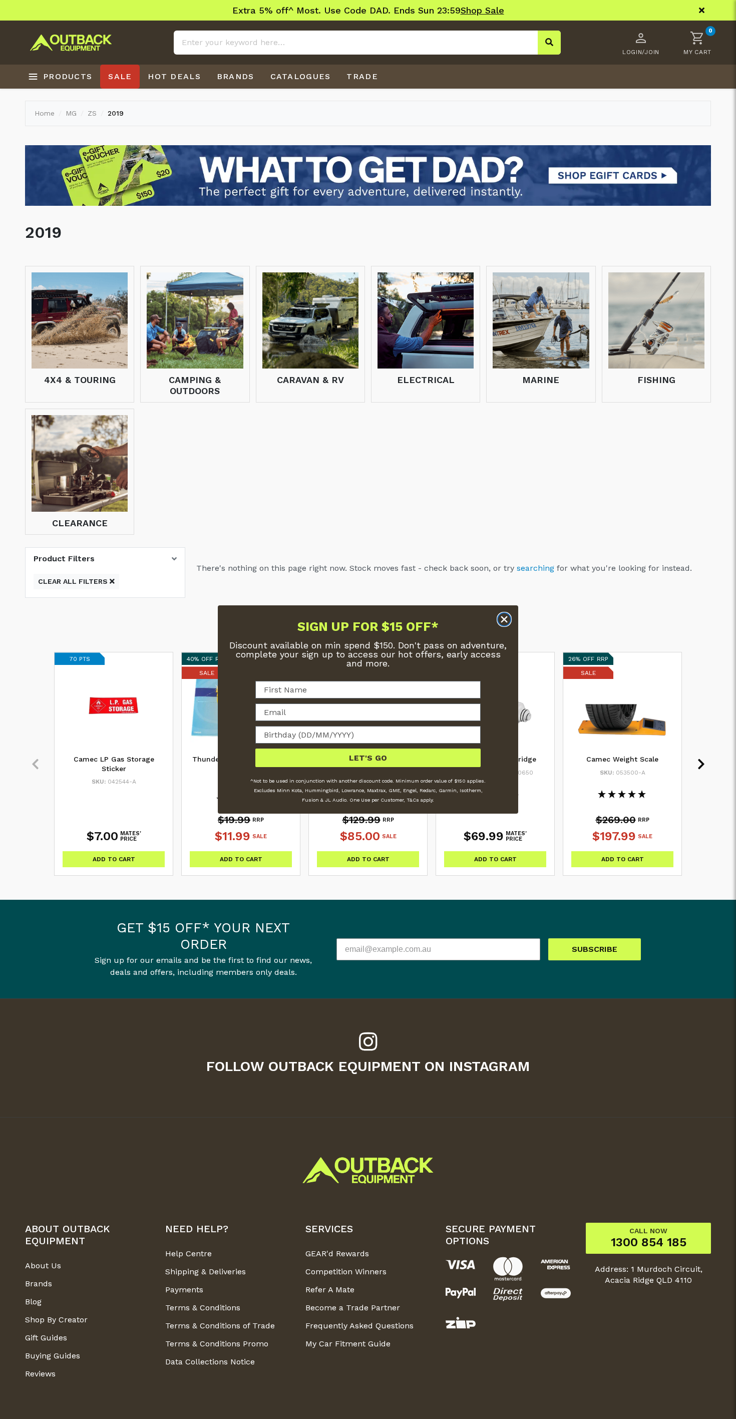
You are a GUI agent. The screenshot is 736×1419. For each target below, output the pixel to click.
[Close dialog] (504, 619)
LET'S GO (368, 758)
